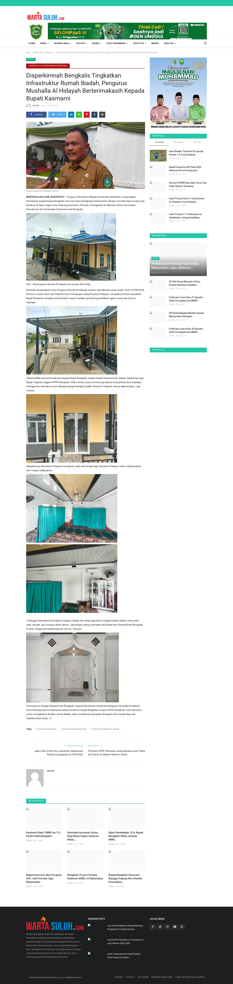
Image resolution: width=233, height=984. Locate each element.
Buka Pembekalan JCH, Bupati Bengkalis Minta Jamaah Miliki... (126, 836)
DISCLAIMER (143, 977)
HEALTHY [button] (169, 43)
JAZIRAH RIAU (38, 52)
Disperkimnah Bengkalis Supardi (105, 729)
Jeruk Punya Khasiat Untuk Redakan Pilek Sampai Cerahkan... (124, 956)
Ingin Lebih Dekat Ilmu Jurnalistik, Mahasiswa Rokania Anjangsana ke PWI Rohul (59, 753)
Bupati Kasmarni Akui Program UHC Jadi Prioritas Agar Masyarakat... (44, 878)
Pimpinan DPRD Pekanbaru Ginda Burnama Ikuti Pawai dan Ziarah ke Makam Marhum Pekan (116, 753)
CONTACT (130, 977)
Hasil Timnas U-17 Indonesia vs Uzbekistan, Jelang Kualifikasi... (185, 216)
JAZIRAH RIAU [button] (62, 43)
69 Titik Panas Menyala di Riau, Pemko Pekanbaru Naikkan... (185, 283)
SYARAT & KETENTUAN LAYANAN (189, 977)
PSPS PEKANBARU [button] (116, 43)
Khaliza (70, 883)
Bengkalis (49, 52)
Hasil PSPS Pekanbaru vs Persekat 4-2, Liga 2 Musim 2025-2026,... (125, 941)
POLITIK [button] (80, 43)
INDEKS (155, 43)
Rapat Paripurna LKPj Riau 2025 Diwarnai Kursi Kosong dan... (185, 169)
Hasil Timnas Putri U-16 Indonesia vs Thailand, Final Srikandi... (186, 200)
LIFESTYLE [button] (139, 43)
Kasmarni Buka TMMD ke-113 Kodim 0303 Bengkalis (43, 834)
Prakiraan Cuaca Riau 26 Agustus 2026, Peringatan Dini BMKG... (186, 330)
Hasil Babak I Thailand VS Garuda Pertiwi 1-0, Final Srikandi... (186, 153)
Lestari (35, 105)
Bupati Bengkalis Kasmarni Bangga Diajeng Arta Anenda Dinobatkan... (125, 878)
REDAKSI (119, 977)
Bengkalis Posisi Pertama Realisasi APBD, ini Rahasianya (85, 876)
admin (153, 272)
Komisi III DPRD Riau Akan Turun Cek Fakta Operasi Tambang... (187, 184)
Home (32, 43)
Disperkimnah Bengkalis (46, 729)
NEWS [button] (43, 43)
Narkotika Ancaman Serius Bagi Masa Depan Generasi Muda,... (83, 836)
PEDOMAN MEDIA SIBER (161, 977)
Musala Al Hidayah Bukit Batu (74, 729)
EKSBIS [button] (96, 43)
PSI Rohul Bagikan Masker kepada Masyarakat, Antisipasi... (186, 315)
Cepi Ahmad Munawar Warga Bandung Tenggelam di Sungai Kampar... (125, 927)
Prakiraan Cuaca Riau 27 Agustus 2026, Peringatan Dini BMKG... (186, 299)
